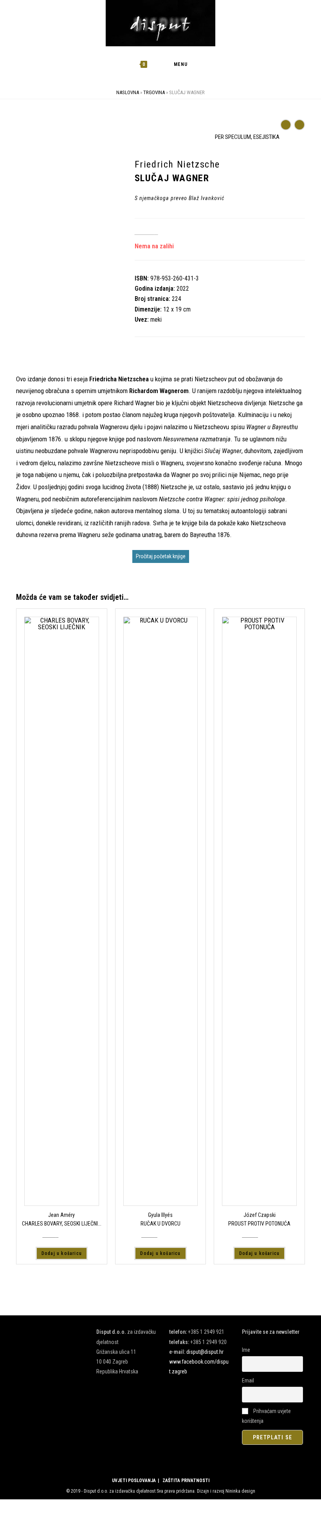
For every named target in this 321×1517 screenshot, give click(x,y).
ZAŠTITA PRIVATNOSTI (185, 1480)
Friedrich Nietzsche (41, 306)
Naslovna (127, 92)
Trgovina (154, 92)
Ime (246, 1350)
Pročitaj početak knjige (161, 556)
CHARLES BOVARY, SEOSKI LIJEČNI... (61, 1223)
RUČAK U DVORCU (160, 1223)
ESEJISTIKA (266, 136)
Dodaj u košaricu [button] (61, 1253)
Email (248, 1380)
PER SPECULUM (233, 136)
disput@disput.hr (205, 1352)
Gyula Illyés (160, 1215)
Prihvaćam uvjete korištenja (266, 1416)
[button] (276, 131)
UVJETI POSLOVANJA (134, 1480)
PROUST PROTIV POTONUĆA (259, 1223)
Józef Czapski (259, 1215)
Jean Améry (61, 1215)
